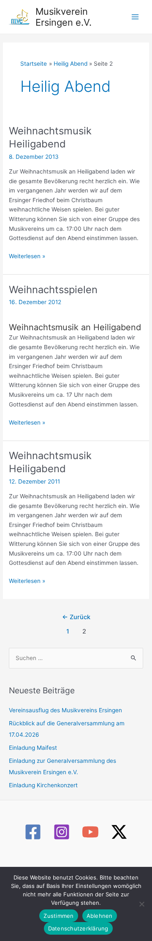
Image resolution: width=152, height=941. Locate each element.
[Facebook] (32, 831)
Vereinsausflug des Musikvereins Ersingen (65, 710)
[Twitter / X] (119, 831)
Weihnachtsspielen (53, 289)
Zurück (76, 617)
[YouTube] (90, 831)
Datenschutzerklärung (78, 928)
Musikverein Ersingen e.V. (63, 17)
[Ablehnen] (141, 904)
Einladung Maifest (33, 747)
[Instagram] (61, 831)
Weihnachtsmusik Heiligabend (50, 137)
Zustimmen (58, 915)
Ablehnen (100, 915)
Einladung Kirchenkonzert (43, 785)
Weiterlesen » (27, 256)
